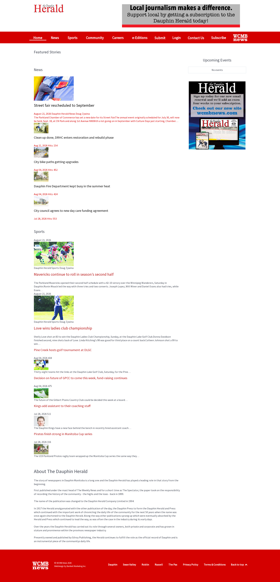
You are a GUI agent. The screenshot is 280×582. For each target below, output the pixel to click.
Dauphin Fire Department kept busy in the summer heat (72, 186)
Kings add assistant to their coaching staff (62, 406)
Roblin (145, 564)
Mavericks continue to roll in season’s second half (74, 274)
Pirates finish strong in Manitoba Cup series (63, 434)
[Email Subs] (217, 115)
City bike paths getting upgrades (56, 162)
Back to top (237, 564)
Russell (159, 564)
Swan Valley (129, 564)
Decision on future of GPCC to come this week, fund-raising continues (80, 378)
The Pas (173, 564)
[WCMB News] (240, 37)
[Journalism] (181, 15)
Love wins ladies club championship (63, 328)
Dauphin (112, 564)
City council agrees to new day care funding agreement (71, 211)
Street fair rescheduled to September (64, 105)
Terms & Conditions (215, 564)
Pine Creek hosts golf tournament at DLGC (63, 350)
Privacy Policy (190, 564)
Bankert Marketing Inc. (76, 566)
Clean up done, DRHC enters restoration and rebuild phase (74, 137)
